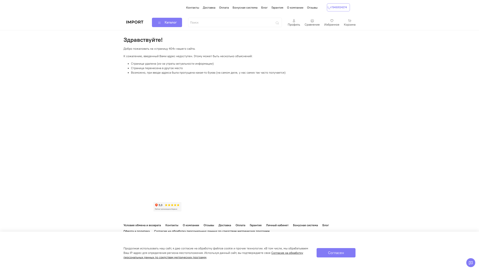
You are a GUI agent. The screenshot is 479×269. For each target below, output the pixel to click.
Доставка (209, 7)
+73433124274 (338, 7)
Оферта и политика (136, 231)
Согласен (336, 252)
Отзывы (312, 7)
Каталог (171, 22)
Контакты (192, 7)
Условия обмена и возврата (142, 225)
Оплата (224, 7)
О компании (295, 7)
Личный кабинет (277, 225)
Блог (264, 7)
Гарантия (277, 7)
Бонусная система (245, 7)
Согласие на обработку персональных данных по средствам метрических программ (212, 231)
